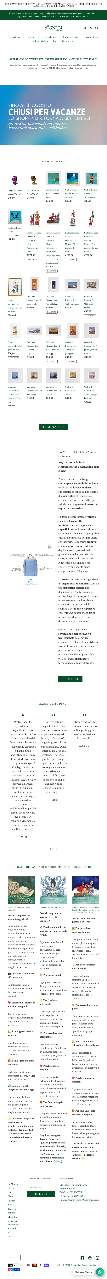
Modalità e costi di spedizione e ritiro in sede (13, 1224)
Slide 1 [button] (50, 849)
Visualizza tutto (53, 427)
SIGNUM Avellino (73, 1265)
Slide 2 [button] (53, 849)
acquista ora (70, 679)
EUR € (13, 1257)
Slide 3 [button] (56, 849)
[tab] (50, 849)
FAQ (10, 1236)
